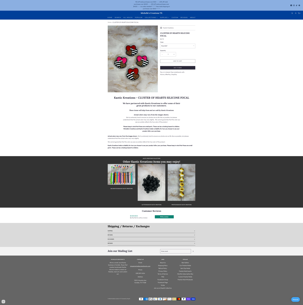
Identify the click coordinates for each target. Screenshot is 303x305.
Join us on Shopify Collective (163, 288)
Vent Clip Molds (185, 268)
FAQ (162, 277)
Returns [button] (110, 235)
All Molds (128, 17)
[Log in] (296, 13)
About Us (163, 263)
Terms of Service (163, 274)
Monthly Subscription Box (185, 274)
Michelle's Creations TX (151, 13)
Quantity (163, 50)
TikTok (163, 285)
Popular (138, 17)
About (193, 17)
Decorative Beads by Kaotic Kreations (121, 188)
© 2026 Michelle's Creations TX (114, 298)
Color (162, 42)
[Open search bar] (292, 13)
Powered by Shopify (126, 298)
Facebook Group (162, 280)
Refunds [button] (110, 243)
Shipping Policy (163, 265)
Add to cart (177, 61)
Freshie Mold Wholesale (185, 280)
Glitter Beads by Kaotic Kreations (151, 204)
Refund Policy (163, 268)
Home (109, 17)
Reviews (184, 17)
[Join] (193, 251)
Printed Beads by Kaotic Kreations (182, 204)
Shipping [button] (110, 231)
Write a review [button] (164, 217)
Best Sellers (185, 263)
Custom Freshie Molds (185, 277)
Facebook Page (163, 282)
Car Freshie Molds (185, 265)
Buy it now (178, 67)
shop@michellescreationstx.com (140, 266)
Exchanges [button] (111, 239)
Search (118, 17)
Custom (175, 17)
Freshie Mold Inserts (185, 271)
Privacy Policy (162, 271)
